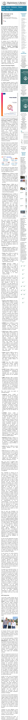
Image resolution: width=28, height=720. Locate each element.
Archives (8, 7)
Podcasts (20, 7)
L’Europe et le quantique (8, 15)
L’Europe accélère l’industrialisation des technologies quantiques (9, 132)
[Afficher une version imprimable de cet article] (5, 21)
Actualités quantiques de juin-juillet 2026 (24, 19)
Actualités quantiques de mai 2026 (24, 22)
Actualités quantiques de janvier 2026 (24, 45)
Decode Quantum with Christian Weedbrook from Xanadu (23, 39)
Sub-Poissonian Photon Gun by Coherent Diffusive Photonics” (10, 452)
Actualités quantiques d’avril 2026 (23, 30)
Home (3, 7)
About (11, 9)
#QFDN (24, 220)
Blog (7, 9)
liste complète (12, 320)
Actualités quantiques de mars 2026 (24, 33)
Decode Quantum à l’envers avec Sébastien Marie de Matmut (23, 26)
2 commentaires (14, 18)
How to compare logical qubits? (24, 35)
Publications (14, 7)
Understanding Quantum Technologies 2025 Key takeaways (23, 87)
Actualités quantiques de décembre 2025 (24, 47)
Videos (3, 9)
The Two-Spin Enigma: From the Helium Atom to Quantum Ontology (23, 115)
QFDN (23, 248)
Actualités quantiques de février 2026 (24, 42)
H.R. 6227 (5, 520)
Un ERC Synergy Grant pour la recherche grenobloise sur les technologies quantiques (9, 612)
